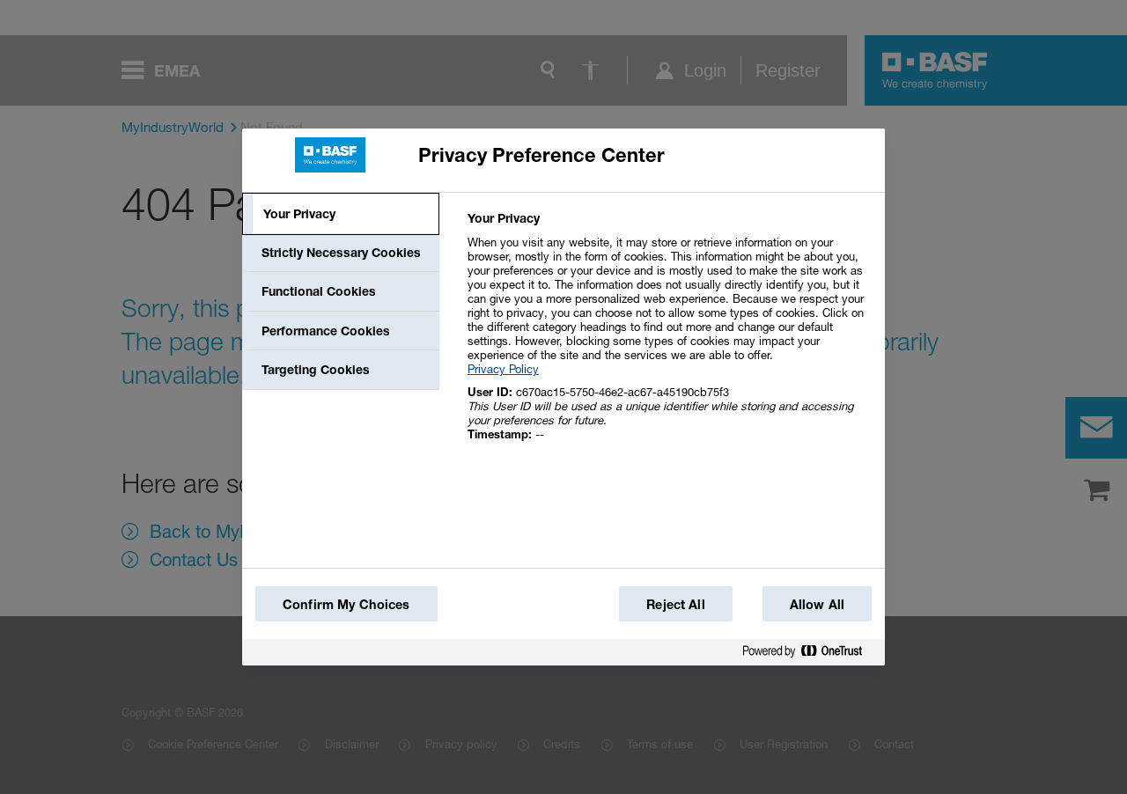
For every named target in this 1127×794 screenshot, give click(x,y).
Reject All (675, 604)
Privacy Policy (503, 369)
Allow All (817, 604)
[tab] (341, 214)
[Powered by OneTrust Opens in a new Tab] (809, 654)
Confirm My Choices (346, 604)
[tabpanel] (669, 335)
